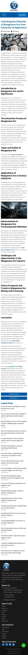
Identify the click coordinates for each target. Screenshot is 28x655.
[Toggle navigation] (4, 14)
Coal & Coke (5, 627)
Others (4, 638)
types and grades (16, 154)
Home (3, 606)
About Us (4, 608)
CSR (3, 612)
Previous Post (14, 394)
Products (4, 610)
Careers (4, 615)
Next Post (13, 398)
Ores (3, 629)
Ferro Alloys (5, 631)
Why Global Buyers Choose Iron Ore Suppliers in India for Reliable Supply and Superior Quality (14, 423)
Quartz (4, 634)
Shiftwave (17, 653)
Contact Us (5, 621)
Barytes (4, 636)
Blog (3, 619)
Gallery (4, 617)
